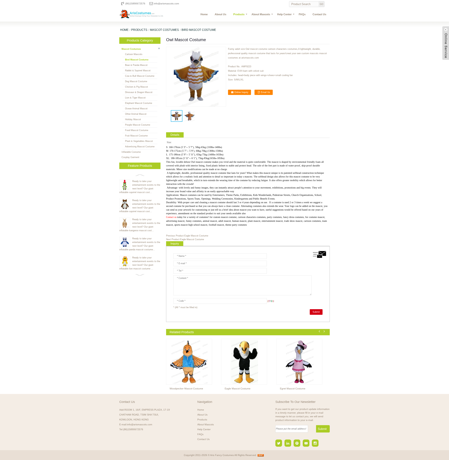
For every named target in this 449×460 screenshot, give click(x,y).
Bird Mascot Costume (199, 29)
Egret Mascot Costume (292, 388)
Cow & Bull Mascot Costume (139, 76)
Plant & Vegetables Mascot (139, 141)
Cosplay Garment (130, 157)
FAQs (302, 14)
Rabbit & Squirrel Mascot (137, 70)
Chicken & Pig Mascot (136, 86)
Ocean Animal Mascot (136, 108)
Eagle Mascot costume (237, 388)
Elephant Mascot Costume (138, 103)
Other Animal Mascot (135, 114)
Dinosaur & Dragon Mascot (138, 92)
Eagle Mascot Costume (196, 235)
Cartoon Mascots (133, 54)
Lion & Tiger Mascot (135, 97)
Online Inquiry (241, 92)
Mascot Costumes (164, 29)
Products (238, 14)
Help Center (284, 14)
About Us (220, 14)
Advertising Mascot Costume (140, 146)
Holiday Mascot (133, 119)
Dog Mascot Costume (136, 81)
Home (204, 14)
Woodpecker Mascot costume (186, 388)
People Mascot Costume (137, 124)
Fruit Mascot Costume (136, 135)
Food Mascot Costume (136, 130)
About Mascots (261, 14)
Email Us (265, 92)
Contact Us (319, 14)
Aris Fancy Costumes (222, 455)
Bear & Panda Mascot (136, 65)
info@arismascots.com (166, 3)
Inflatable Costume (131, 152)
